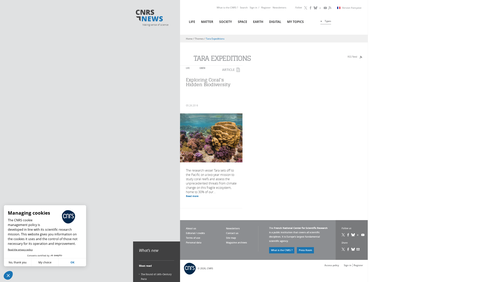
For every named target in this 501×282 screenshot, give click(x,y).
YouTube (325, 7)
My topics (295, 22)
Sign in (253, 7)
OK (72, 262)
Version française (351, 8)
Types (328, 21)
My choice (44, 262)
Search (244, 7)
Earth (258, 22)
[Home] (155, 16)
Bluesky (353, 234)
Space (242, 22)
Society (225, 22)
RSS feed (352, 56)
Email (358, 249)
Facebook (311, 7)
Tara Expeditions (215, 38)
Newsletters (279, 7)
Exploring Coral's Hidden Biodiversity (208, 82)
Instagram (321, 7)
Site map (231, 238)
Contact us (232, 233)
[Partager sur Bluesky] (353, 249)
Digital (275, 22)
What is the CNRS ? (227, 7)
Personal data (193, 242)
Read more (192, 196)
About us (191, 228)
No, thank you (18, 262)
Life (192, 22)
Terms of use (193, 238)
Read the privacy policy (20, 249)
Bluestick (316, 7)
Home (189, 38)
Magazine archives (236, 242)
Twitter (306, 7)
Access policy (331, 265)
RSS (329, 7)
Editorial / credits (195, 233)
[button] (8, 275)
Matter (207, 22)
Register (266, 7)
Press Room (305, 250)
